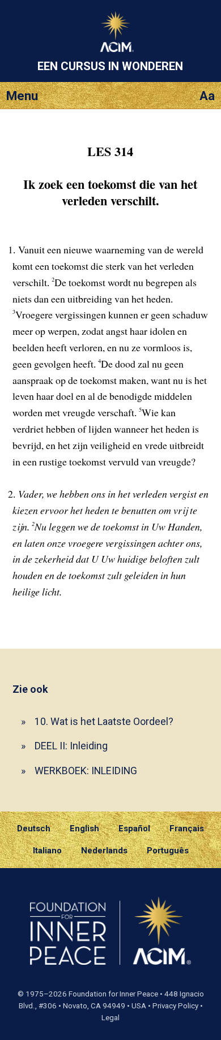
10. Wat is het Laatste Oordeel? (104, 721)
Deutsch (33, 828)
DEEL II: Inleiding (71, 746)
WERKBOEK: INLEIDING (86, 770)
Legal (110, 1017)
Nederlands (104, 850)
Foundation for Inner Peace (113, 994)
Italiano (47, 850)
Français (186, 828)
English (84, 828)
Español (134, 828)
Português (168, 850)
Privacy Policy (175, 1006)
